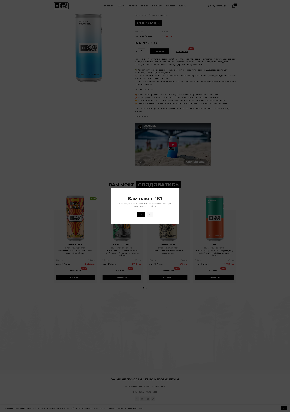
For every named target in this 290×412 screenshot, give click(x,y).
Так (141, 214)
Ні (149, 214)
